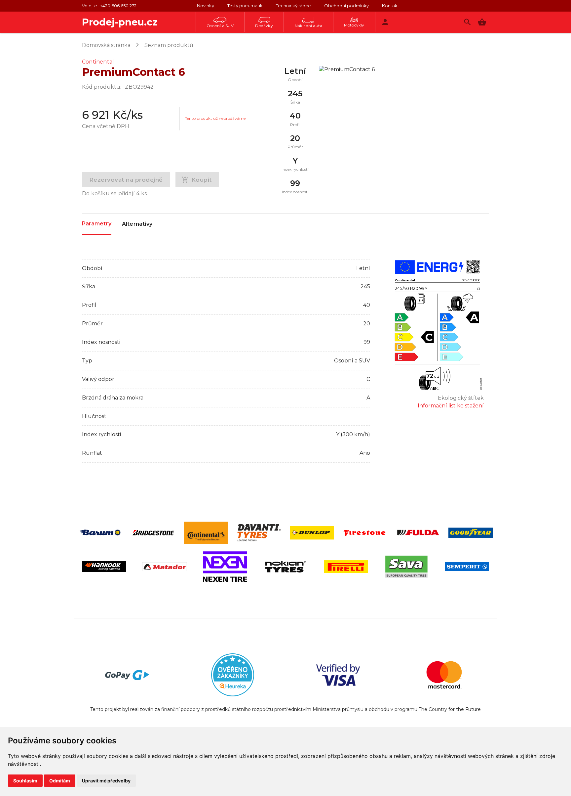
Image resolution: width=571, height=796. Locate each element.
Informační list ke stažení (451, 405)
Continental (98, 62)
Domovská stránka (106, 45)
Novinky (205, 5)
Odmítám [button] (59, 780)
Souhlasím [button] (25, 780)
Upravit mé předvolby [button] (106, 780)
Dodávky (264, 25)
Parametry (96, 223)
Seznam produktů (168, 45)
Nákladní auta (309, 25)
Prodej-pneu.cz (120, 22)
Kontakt (390, 5)
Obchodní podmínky (346, 5)
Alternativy (137, 224)
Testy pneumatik (245, 5)
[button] (482, 22)
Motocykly (354, 25)
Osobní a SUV (220, 25)
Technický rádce (293, 5)
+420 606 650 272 (118, 5)
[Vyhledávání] (467, 22)
